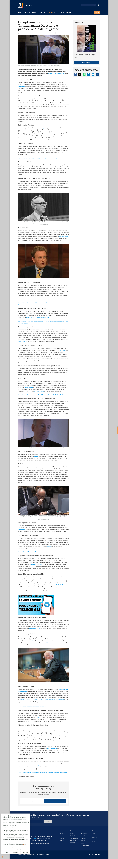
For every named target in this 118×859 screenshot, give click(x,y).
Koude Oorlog (40, 128)
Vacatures (68, 12)
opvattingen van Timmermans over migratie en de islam (33, 765)
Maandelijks (84, 838)
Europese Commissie (36, 564)
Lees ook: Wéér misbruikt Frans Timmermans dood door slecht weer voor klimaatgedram (41, 552)
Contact (78, 5)
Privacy (93, 841)
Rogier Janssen (43, 33)
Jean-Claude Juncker (34, 628)
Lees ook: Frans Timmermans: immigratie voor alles (31, 707)
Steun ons (59, 12)
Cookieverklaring (40, 854)
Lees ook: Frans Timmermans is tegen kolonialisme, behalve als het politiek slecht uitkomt (42, 395)
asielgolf (40, 717)
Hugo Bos (62, 838)
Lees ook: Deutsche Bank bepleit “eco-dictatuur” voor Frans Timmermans (37, 158)
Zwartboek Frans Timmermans (56, 74)
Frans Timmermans (65, 33)
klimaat (36, 456)
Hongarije (31, 641)
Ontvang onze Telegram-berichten (95, 837)
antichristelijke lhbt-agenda (61, 585)
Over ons (26, 12)
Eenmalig (83, 836)
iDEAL (35, 838)
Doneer (97, 12)
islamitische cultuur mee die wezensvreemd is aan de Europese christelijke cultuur (42, 699)
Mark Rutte (63, 350)
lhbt (47, 643)
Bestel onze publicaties (54, 5)
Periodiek (83, 840)
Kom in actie (42, 12)
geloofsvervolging (39, 391)
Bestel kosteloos (86, 62)
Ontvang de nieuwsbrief (73, 841)
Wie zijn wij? (62, 833)
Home (19, 12)
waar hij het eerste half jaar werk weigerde (37, 317)
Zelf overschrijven (85, 845)
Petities (34, 12)
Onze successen (63, 840)
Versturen (48, 821)
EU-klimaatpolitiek (60, 728)
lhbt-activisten (29, 387)
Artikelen (51, 12)
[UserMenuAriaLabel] (98, 5)
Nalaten (83, 843)
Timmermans (21, 86)
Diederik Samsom (22, 341)
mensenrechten (63, 236)
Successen (71, 5)
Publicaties (73, 836)
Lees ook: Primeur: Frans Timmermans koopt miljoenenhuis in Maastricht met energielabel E (42, 773)
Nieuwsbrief (64, 5)
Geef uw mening (74, 838)
